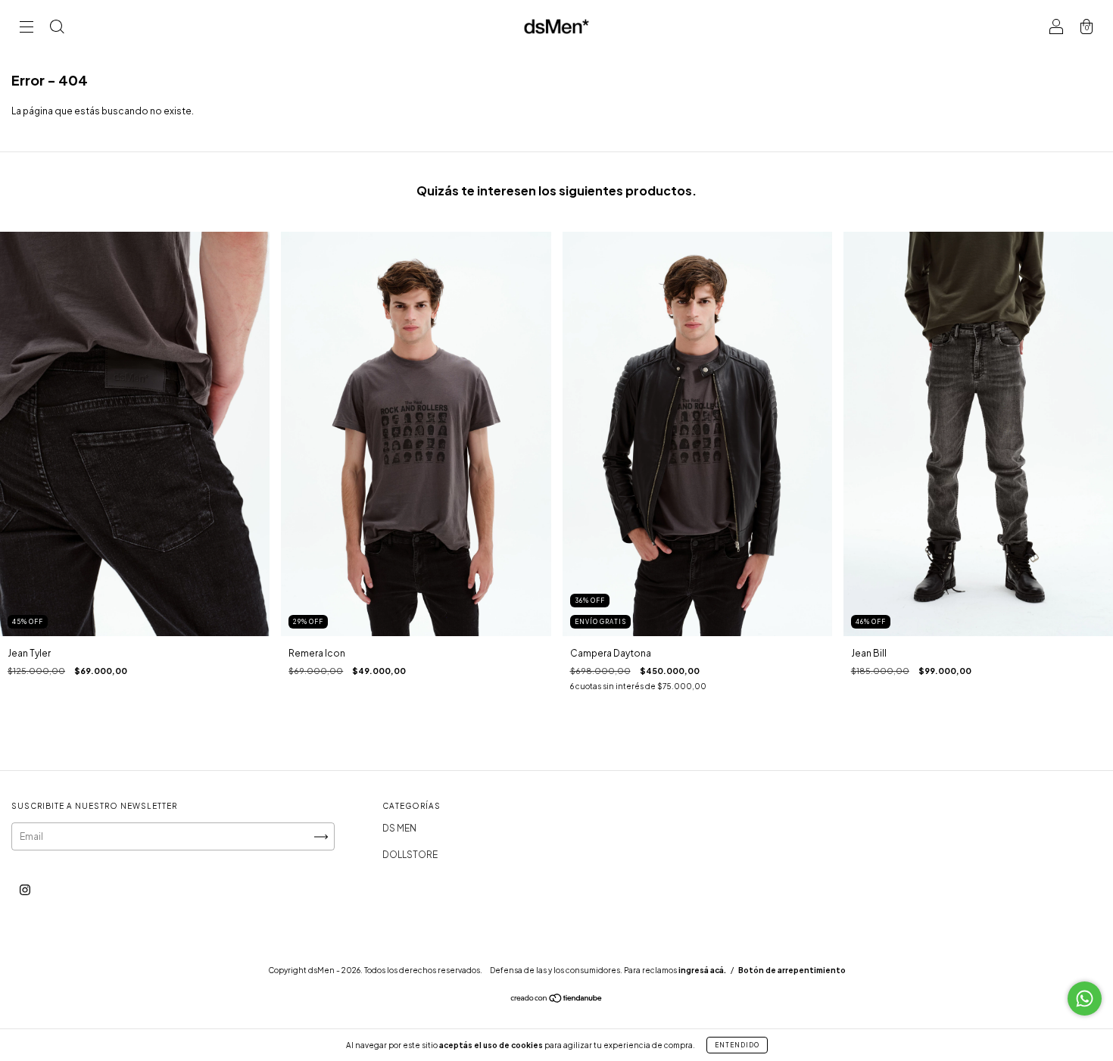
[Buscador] (56, 28)
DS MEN (399, 828)
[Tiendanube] (557, 1000)
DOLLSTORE (410, 854)
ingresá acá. (702, 970)
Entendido (737, 1045)
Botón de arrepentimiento (792, 970)
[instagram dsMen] (25, 890)
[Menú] (26, 28)
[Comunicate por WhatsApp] (1085, 998)
